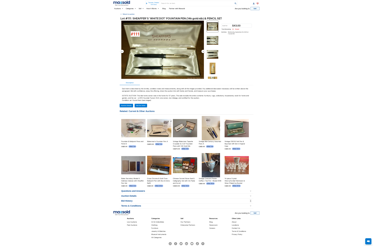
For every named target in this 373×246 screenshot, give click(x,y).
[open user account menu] (254, 3)
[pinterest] (202, 243)
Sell (140, 9)
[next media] (203, 51)
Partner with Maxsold (177, 9)
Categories (130, 9)
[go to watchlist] (258, 3)
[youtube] (192, 243)
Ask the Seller (141, 105)
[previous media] (122, 51)
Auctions (117, 9)
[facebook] (175, 243)
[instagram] (170, 243)
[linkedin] (186, 243)
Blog (164, 9)
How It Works (151, 9)
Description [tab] (130, 83)
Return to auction (129, 14)
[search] (235, 3)
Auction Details (126, 105)
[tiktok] (197, 243)
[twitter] (181, 243)
